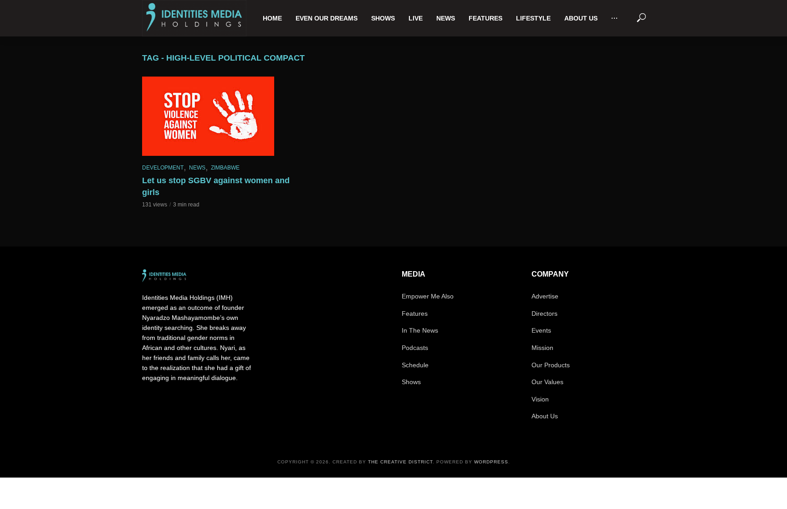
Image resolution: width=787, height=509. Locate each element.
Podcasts (415, 347)
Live (416, 18)
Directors (544, 313)
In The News (420, 330)
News (445, 18)
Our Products (550, 365)
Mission (542, 347)
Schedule (415, 365)
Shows (383, 18)
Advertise (544, 296)
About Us (581, 18)
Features (485, 18)
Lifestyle (533, 18)
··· (614, 18)
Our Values (547, 382)
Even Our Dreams (327, 18)
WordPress (491, 461)
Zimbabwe (225, 168)
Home (272, 18)
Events (541, 330)
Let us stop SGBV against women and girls (216, 186)
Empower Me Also (428, 296)
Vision (540, 399)
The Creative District (400, 461)
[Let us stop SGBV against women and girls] (220, 116)
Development (163, 168)
